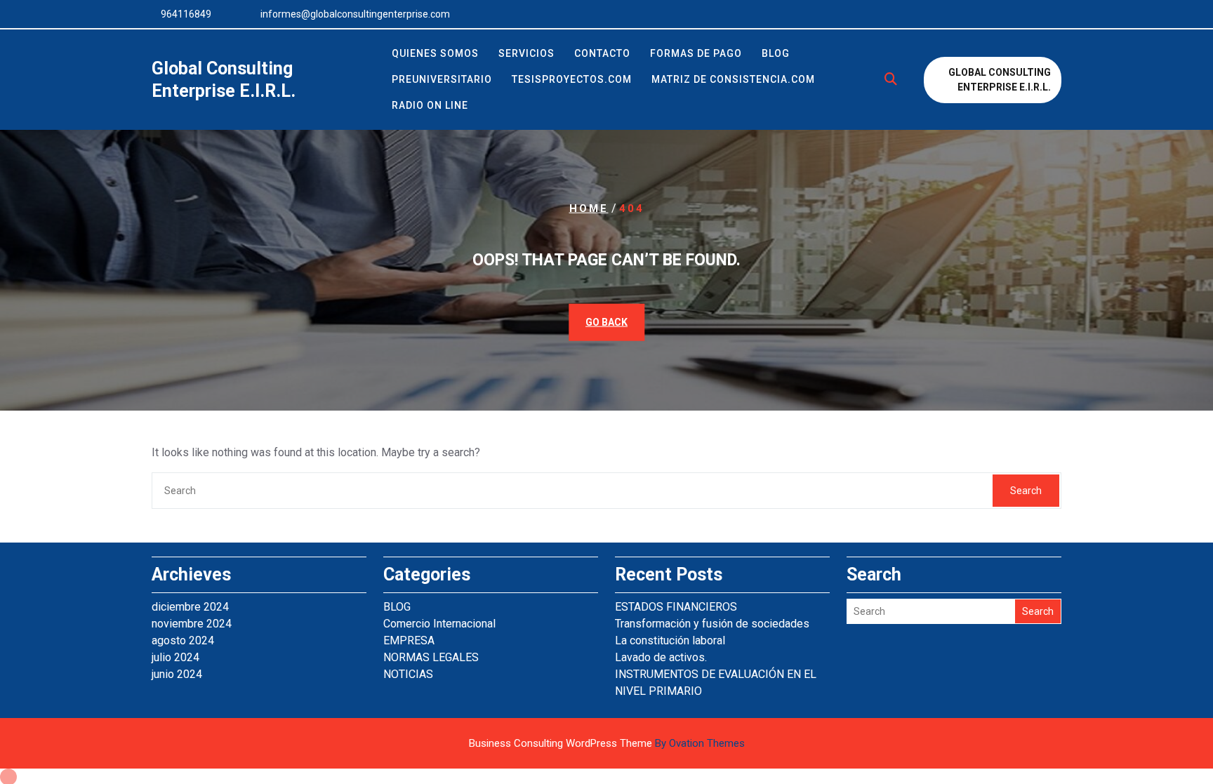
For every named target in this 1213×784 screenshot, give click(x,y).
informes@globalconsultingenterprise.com (355, 14)
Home (589, 208)
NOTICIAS (408, 674)
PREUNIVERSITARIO (442, 79)
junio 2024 (177, 674)
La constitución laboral (670, 640)
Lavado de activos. (661, 657)
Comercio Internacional (439, 623)
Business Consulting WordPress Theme (607, 743)
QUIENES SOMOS (435, 53)
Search (1026, 490)
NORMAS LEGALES (431, 657)
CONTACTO (602, 53)
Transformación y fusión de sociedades (712, 623)
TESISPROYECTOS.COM (572, 79)
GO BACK (606, 321)
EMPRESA (409, 640)
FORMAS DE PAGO (696, 53)
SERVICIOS (526, 53)
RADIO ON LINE (430, 105)
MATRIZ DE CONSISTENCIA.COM (733, 79)
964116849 (186, 14)
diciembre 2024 (190, 606)
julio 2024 (175, 657)
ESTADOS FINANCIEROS (676, 606)
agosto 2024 (183, 640)
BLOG (776, 53)
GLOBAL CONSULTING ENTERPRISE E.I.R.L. (999, 80)
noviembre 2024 (192, 623)
